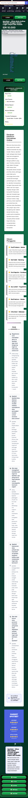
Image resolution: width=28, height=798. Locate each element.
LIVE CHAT (15, 793)
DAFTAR (20, 17)
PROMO (15, 777)
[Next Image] (25, 42)
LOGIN (8, 17)
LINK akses (15, 789)
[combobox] (12, 2)
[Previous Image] (3, 42)
